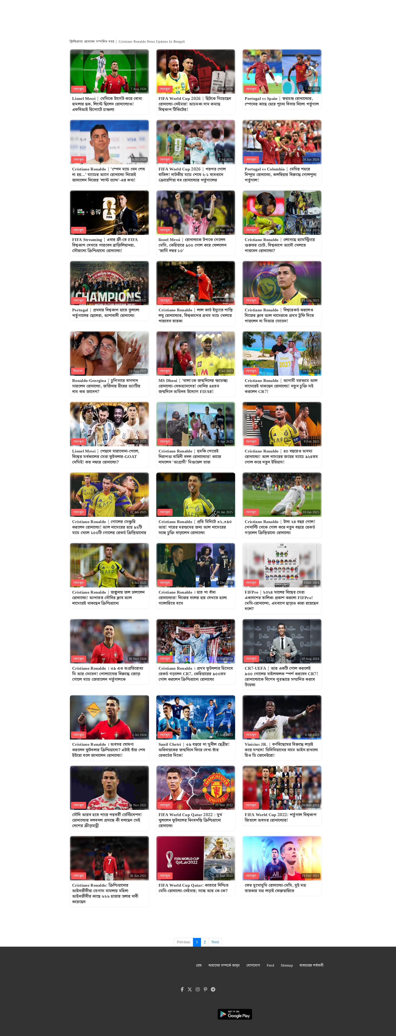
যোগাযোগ (253, 965)
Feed (270, 965)
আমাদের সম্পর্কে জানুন (224, 965)
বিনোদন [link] (77, 371)
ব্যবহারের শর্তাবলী (311, 965)
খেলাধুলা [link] (78, 89)
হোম (199, 965)
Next (215, 942)
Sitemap (287, 965)
